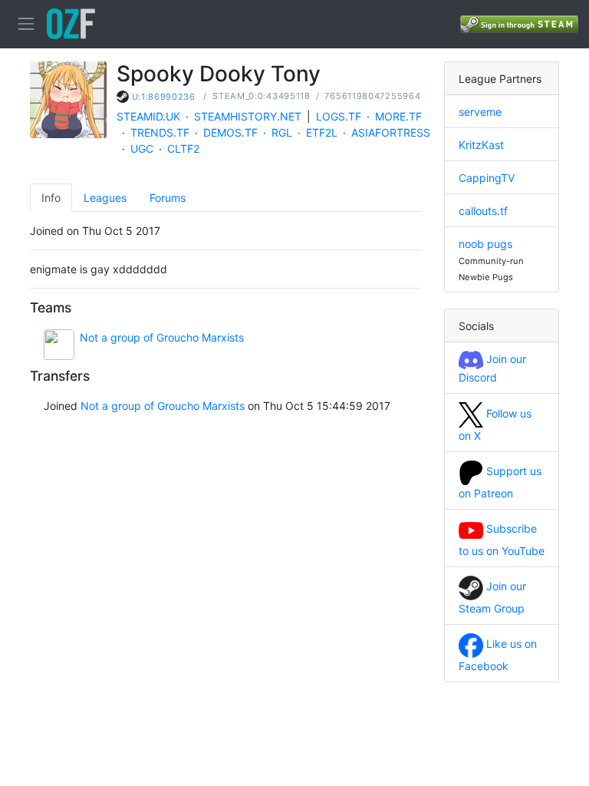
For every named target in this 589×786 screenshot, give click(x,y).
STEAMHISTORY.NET (247, 116)
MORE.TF (398, 116)
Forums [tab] (168, 197)
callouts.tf (483, 210)
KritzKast (481, 144)
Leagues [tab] (105, 197)
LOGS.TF (338, 116)
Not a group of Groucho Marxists (162, 337)
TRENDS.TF (159, 132)
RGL (281, 132)
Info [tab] (51, 197)
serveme (480, 111)
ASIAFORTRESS (390, 132)
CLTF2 (183, 148)
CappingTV (487, 177)
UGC (141, 148)
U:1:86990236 (164, 96)
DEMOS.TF (230, 132)
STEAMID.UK (148, 116)
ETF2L (321, 132)
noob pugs (485, 243)
